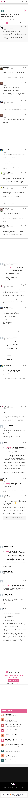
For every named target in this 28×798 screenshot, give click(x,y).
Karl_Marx (5, 82)
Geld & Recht (8, 751)
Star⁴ (7, 370)
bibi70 (4, 27)
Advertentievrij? (17, 775)
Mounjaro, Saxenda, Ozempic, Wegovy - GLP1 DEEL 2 (15, 745)
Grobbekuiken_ (7, 149)
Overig (7, 715)
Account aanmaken (13, 680)
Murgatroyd (6, 67)
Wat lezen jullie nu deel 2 (10, 759)
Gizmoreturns (9, 585)
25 (18, 22)
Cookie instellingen (7, 775)
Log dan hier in (17, 683)
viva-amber (6, 208)
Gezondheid (8, 735)
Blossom (5, 495)
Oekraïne (9, 6)
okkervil (5, 442)
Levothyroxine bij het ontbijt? (11, 734)
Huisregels (18, 769)
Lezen (7, 761)
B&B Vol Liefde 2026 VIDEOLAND (13, 724)
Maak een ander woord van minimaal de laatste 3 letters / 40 (14, 719)
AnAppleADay (7, 172)
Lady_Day (5, 225)
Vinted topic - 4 (8, 750)
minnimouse (6, 285)
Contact (4, 772)
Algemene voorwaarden (8, 769)
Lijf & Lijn (8, 731)
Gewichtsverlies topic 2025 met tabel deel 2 (15, 729)
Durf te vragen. (8, 714)
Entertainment (9, 726)
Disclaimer (4, 778)
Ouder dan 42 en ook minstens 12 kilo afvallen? (16, 739)
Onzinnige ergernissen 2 (10, 755)
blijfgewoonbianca (8, 101)
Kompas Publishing (16, 795)
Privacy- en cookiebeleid (13, 772)
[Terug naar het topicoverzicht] (2, 11)
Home (2, 6)
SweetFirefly (6, 406)
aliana (4, 608)
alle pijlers (14, 11)
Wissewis (5, 187)
